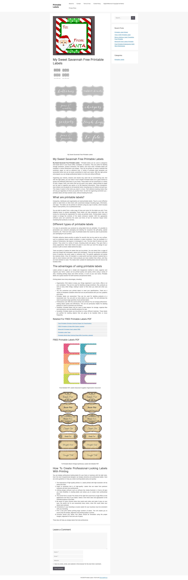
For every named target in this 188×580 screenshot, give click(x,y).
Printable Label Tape (64, 332)
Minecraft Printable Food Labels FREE (69, 329)
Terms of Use (87, 3)
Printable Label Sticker (121, 32)
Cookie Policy (97, 3)
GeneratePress (103, 577)
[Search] (133, 18)
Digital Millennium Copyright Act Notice (114, 3)
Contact (79, 3)
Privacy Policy (72, 8)
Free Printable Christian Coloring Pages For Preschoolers (74, 323)
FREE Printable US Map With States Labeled (71, 326)
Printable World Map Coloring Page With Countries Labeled (75, 335)
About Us (71, 3)
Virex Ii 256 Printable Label (122, 35)
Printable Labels (57, 6)
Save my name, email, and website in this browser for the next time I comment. (77, 564)
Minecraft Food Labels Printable (124, 41)
